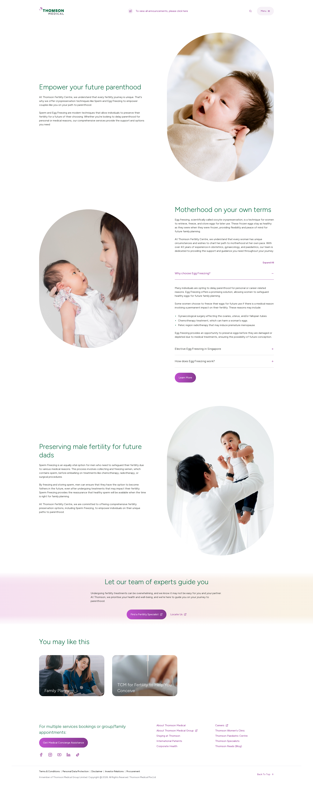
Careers (219, 725)
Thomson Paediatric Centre (231, 735)
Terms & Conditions (49, 771)
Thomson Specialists (227, 741)
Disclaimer (96, 771)
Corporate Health (166, 746)
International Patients (169, 741)
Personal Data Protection (76, 771)
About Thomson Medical (171, 725)
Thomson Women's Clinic (230, 730)
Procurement (133, 771)
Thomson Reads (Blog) (228, 746)
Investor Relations (114, 771)
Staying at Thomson (168, 735)
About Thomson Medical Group (175, 730)
